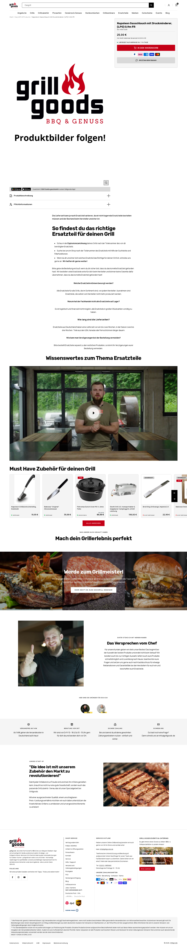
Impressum (47, 943)
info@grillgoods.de (106, 849)
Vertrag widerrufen (72, 842)
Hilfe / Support (70, 862)
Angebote (22, 13)
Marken (135, 13)
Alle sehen (146, 869)
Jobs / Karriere (70, 888)
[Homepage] (17, 839)
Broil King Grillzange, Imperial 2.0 (156, 507)
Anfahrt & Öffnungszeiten (74, 849)
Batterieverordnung (61, 943)
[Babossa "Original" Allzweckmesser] (58, 489)
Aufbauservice (70, 884)
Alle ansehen (93, 523)
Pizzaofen (56, 13)
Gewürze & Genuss (73, 13)
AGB (37, 943)
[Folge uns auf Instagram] (18, 877)
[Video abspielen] (93, 413)
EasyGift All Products (22, 17)
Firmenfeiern (69, 852)
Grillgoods (173, 943)
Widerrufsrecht (27, 943)
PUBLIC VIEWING (71, 846)
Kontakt (68, 856)
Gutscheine (147, 13)
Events (159, 13)
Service (68, 859)
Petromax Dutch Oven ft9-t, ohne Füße (90, 508)
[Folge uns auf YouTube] (24, 877)
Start (11, 17)
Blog (168, 13)
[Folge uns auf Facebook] (12, 877)
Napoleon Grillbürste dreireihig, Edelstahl (23, 508)
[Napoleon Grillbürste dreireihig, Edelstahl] (25, 489)
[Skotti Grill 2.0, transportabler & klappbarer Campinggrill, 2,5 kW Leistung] (123, 489)
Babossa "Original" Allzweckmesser (51, 508)
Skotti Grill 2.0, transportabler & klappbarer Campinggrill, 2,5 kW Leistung (122, 509)
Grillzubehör (43, 13)
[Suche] (151, 5)
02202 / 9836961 (105, 865)
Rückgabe (69, 871)
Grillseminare (109, 13)
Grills (32, 13)
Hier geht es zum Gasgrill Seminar (94, 590)
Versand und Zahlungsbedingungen (73, 866)
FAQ (66, 875)
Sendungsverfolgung (73, 878)
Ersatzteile (123, 13)
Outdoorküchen (92, 13)
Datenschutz (14, 943)
